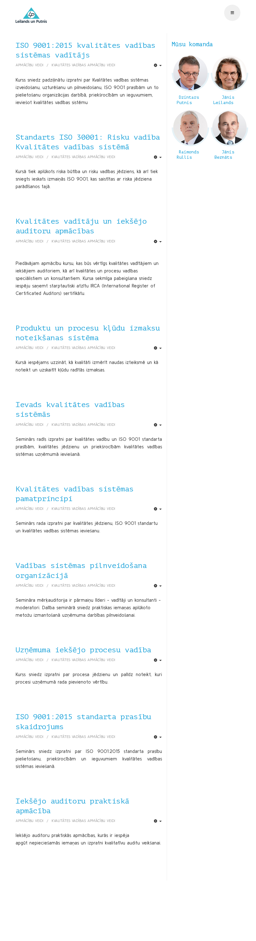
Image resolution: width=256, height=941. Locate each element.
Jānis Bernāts (224, 155)
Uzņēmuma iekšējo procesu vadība (83, 650)
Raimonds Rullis (188, 155)
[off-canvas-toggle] (232, 13)
